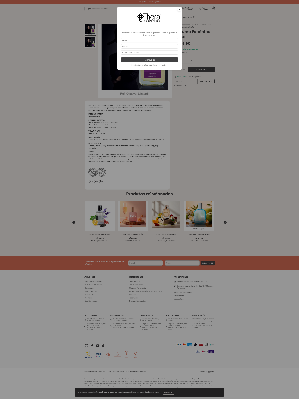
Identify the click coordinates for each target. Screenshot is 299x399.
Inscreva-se (149, 60)
